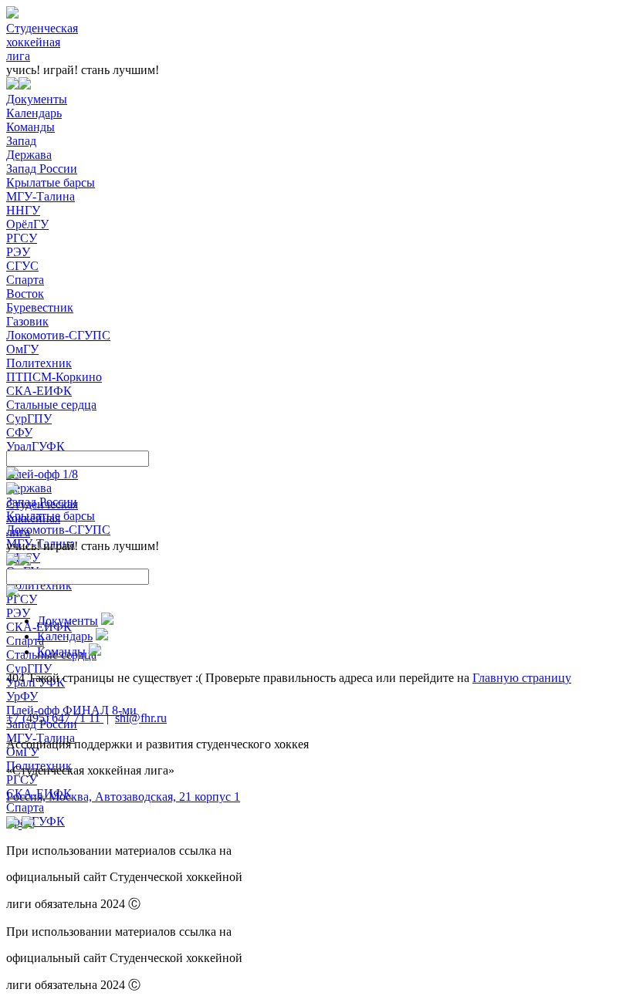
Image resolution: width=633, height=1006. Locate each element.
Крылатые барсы (50, 182)
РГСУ (21, 238)
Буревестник (39, 307)
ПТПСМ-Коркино (54, 376)
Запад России (41, 168)
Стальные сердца (51, 404)
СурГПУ (29, 418)
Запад (21, 140)
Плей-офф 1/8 (42, 474)
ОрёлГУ (27, 224)
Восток (25, 293)
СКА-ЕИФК (39, 390)
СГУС (22, 265)
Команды (30, 126)
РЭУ (18, 251)
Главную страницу (521, 677)
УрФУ (22, 696)
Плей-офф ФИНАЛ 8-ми (71, 710)
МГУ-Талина (40, 196)
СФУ (19, 432)
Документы (36, 99)
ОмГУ (22, 349)
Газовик (27, 321)
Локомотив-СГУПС (58, 335)
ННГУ (23, 210)
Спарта (25, 279)
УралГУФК (35, 446)
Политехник (39, 363)
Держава (29, 154)
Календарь (34, 113)
